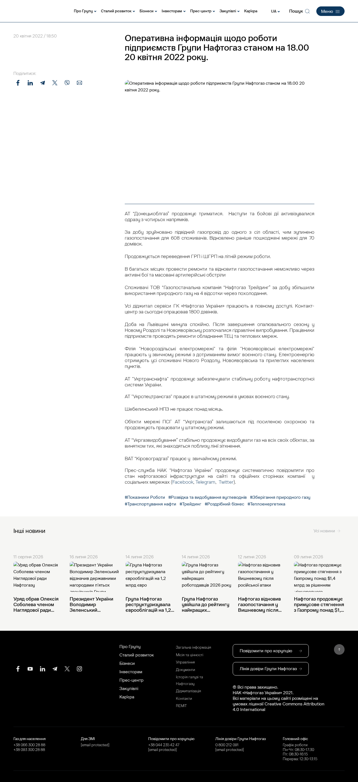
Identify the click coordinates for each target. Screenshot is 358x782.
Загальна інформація (193, 647)
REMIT (181, 705)
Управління (185, 662)
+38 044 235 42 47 (163, 745)
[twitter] (67, 668)
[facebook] (17, 668)
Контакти (184, 698)
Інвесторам (172, 11)
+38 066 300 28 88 (29, 745)
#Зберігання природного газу (280, 497)
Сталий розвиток (116, 11)
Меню (327, 11)
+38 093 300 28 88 (29, 749)
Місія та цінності (189, 655)
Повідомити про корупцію (266, 651)
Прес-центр (200, 11)
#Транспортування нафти (150, 504)
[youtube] (30, 668)
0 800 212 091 (227, 745)
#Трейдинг (190, 504)
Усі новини (324, 531)
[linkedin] (42, 668)
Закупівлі (228, 11)
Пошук (296, 11)
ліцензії (257, 704)
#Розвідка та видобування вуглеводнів (207, 497)
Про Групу (83, 11)
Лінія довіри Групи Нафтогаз (268, 669)
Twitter (226, 482)
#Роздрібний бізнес (224, 504)
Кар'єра (250, 11)
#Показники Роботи (145, 497)
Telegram (205, 482)
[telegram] (54, 668)
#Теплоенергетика (266, 504)
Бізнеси (147, 11)
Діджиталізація (188, 691)
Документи (185, 669)
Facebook (182, 482)
